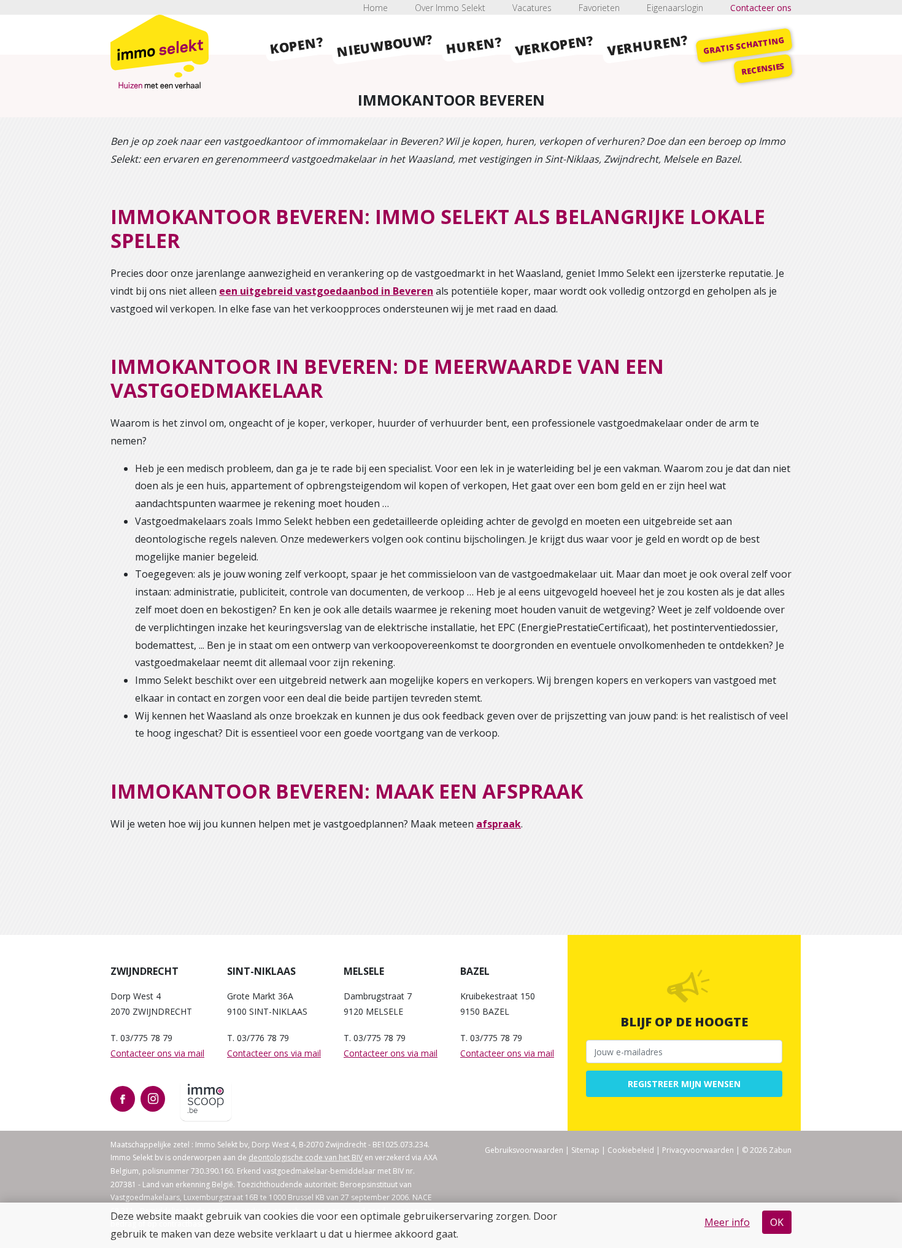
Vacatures (532, 8)
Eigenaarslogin (675, 8)
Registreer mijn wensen (684, 1084)
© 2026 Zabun (767, 1150)
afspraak (498, 824)
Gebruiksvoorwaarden (524, 1150)
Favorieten (599, 8)
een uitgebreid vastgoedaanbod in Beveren (326, 291)
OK (777, 1222)
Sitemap (585, 1150)
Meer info (727, 1222)
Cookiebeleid (630, 1150)
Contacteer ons (761, 8)
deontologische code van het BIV (306, 1157)
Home (375, 8)
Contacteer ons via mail (157, 1053)
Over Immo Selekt (450, 8)
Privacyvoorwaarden (698, 1150)
